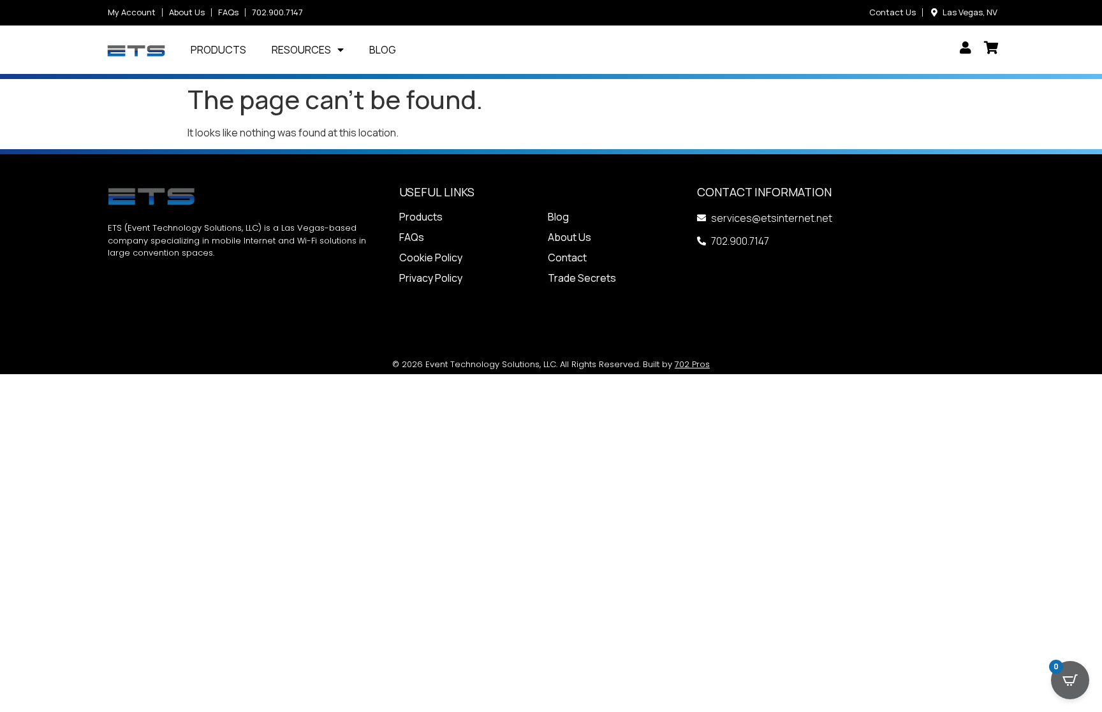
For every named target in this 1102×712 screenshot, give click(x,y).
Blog (382, 50)
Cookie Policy (430, 257)
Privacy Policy (430, 278)
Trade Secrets (582, 278)
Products (218, 50)
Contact (567, 257)
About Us (569, 237)
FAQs (411, 237)
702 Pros (692, 364)
